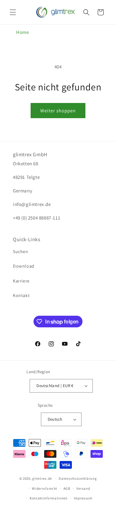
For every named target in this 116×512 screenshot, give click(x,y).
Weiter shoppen (58, 111)
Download (23, 266)
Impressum (83, 498)
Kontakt (21, 295)
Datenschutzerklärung (78, 478)
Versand (83, 488)
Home (22, 32)
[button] (13, 12)
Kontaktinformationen (49, 498)
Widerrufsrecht (44, 488)
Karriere (21, 281)
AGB (66, 488)
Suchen (20, 251)
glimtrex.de (42, 478)
